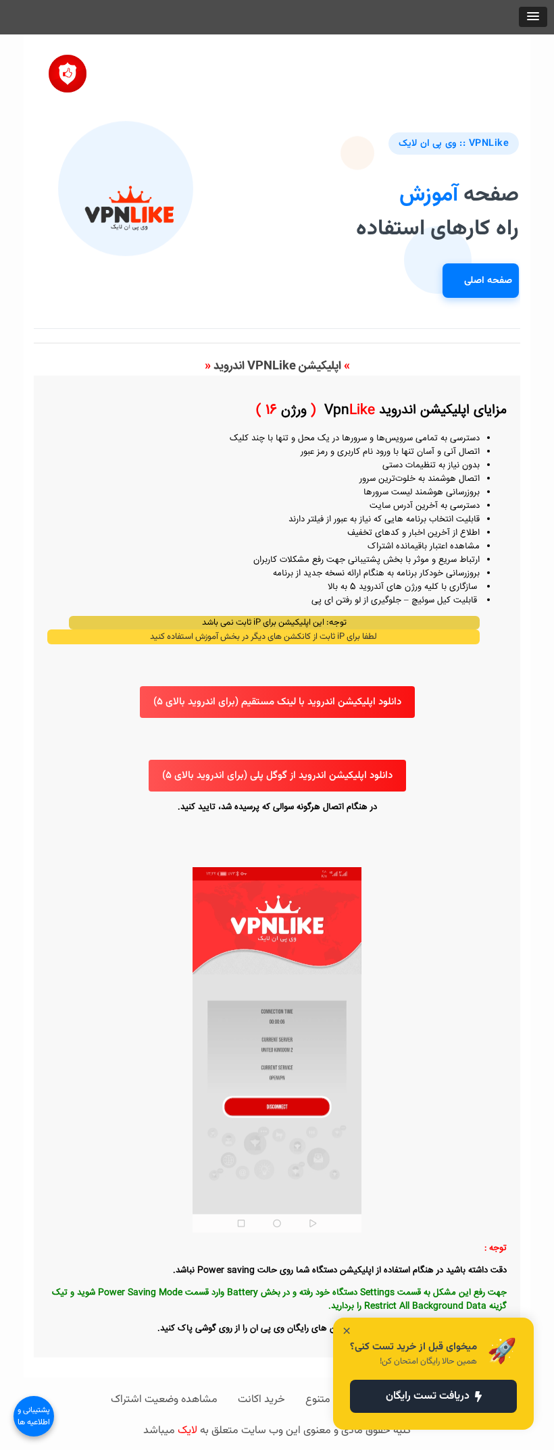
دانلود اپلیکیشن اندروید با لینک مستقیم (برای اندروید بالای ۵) (277, 702)
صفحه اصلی (488, 280)
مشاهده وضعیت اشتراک (164, 1399)
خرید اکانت (261, 1399)
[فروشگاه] (67, 68)
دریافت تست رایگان (428, 1396)
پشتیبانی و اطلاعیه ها (34, 1416)
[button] (533, 17)
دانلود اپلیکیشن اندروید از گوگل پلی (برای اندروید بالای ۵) (277, 775)
